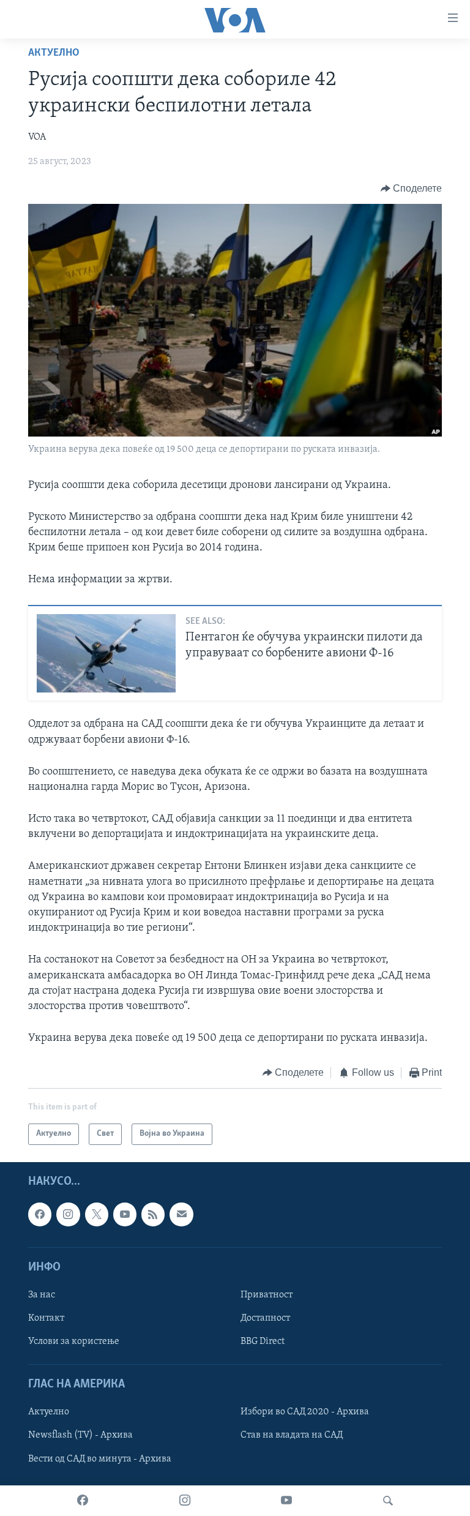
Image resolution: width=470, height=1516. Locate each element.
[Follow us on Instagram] (68, 1214)
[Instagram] (185, 1500)
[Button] (411, 189)
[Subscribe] (181, 1214)
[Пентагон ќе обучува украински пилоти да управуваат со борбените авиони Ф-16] (106, 653)
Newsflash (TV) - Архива (80, 1435)
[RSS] (153, 1214)
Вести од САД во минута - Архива (99, 1458)
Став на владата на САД (292, 1435)
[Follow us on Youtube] (124, 1214)
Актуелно (54, 53)
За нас (41, 1295)
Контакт (46, 1318)
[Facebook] (83, 1500)
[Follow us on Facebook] (39, 1214)
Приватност (267, 1295)
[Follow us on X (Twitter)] (96, 1214)
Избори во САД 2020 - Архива (305, 1412)
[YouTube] (286, 1500)
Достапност (265, 1318)
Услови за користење (73, 1341)
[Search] (388, 1500)
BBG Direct (263, 1341)
